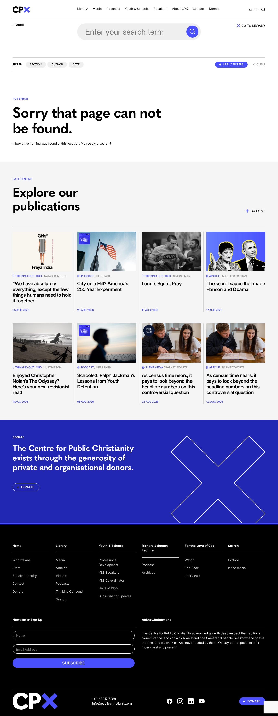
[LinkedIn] (191, 701)
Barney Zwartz (176, 367)
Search (61, 599)
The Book (192, 568)
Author (57, 64)
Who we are (21, 560)
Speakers (160, 9)
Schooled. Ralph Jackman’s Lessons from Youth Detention (106, 381)
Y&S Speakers (109, 572)
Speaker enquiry (25, 576)
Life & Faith (103, 276)
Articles (61, 568)
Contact (198, 9)
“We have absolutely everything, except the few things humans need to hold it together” (42, 292)
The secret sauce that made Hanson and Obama (235, 286)
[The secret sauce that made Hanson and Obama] (235, 251)
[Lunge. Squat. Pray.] (171, 251)
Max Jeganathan (234, 276)
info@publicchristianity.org (112, 703)
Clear (260, 64)
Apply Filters (233, 64)
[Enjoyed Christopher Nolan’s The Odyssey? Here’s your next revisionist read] (42, 343)
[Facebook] (170, 701)
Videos (61, 576)
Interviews (192, 576)
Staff (16, 568)
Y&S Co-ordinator (111, 580)
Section (36, 64)
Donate (214, 9)
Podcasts (113, 9)
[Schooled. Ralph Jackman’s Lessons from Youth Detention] (106, 343)
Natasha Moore (55, 276)
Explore (233, 560)
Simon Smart (182, 276)
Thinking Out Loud (69, 591)
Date (76, 64)
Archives (148, 572)
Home (17, 546)
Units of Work (108, 588)
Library (82, 9)
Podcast (87, 276)
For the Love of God (200, 546)
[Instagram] (180, 701)
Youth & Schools (137, 9)
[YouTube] (202, 701)
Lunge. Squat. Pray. (162, 284)
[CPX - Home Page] (42, 9)
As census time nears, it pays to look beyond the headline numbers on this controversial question (168, 383)
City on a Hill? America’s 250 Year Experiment (102, 286)
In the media (237, 568)
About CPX (180, 9)
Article (214, 276)
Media (97, 9)
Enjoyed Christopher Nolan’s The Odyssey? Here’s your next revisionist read (41, 383)
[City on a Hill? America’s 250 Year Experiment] (106, 251)
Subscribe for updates (115, 596)
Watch (189, 560)
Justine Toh (52, 367)
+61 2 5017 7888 (104, 699)
